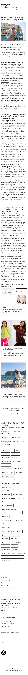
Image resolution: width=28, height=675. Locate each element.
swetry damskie (6, 549)
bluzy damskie (15, 454)
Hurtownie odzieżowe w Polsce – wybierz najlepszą (12, 391)
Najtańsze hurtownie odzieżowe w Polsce (12, 520)
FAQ (2, 582)
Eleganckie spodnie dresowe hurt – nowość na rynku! (15, 409)
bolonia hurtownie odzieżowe (8, 289)
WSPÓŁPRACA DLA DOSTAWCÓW (9, 608)
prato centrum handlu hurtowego (10, 535)
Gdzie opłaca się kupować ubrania (10, 483)
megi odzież (5, 516)
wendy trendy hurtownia (19, 553)
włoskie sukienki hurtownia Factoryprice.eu (12, 557)
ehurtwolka (19, 472)
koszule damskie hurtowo (8, 498)
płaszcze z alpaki (6, 542)
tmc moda (15, 549)
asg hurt (11, 450)
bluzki (13, 223)
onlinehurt (14, 524)
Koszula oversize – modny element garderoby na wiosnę (14, 306)
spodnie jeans (5, 546)
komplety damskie (17, 494)
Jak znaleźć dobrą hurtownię (9, 490)
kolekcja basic (15, 54)
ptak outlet (5, 538)
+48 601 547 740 (7, 621)
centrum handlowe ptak (8, 461)
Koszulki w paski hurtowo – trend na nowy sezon (15, 412)
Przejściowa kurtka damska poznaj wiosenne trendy (11, 432)
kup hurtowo (21, 498)
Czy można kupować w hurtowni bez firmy (12, 468)
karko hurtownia (6, 494)
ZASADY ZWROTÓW (6, 580)
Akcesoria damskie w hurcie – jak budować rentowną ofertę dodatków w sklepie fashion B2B (13, 424)
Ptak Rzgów (14, 538)
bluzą (2, 149)
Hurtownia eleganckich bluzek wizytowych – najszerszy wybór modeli (12, 349)
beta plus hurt (5, 454)
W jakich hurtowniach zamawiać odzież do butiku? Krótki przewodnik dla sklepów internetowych (13, 443)
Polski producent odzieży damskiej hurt (11, 531)
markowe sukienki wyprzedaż (9, 509)
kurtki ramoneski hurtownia (9, 502)
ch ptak (18, 461)
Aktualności (4, 585)
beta (17, 450)
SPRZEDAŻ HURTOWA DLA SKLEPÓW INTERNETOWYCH (10, 600)
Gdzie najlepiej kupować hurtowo (10, 479)
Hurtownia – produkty (7, 588)
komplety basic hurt (14, 156)
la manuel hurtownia (7, 505)
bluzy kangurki (10, 168)
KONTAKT (3, 610)
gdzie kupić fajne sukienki (8, 476)
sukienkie (14, 546)
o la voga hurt (5, 524)
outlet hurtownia (6, 527)
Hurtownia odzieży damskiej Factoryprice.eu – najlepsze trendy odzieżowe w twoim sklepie (11, 437)
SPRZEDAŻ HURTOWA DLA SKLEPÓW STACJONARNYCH (10, 604)
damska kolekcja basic (6, 292)
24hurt (4, 450)
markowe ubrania (6, 513)
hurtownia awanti (6, 487)
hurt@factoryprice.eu (9, 623)
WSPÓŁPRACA (4, 577)
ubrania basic (21, 106)
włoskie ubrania (6, 560)
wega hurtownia (6, 553)
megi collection (17, 513)
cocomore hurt (6, 465)
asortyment (13, 83)
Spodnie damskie (18, 542)
